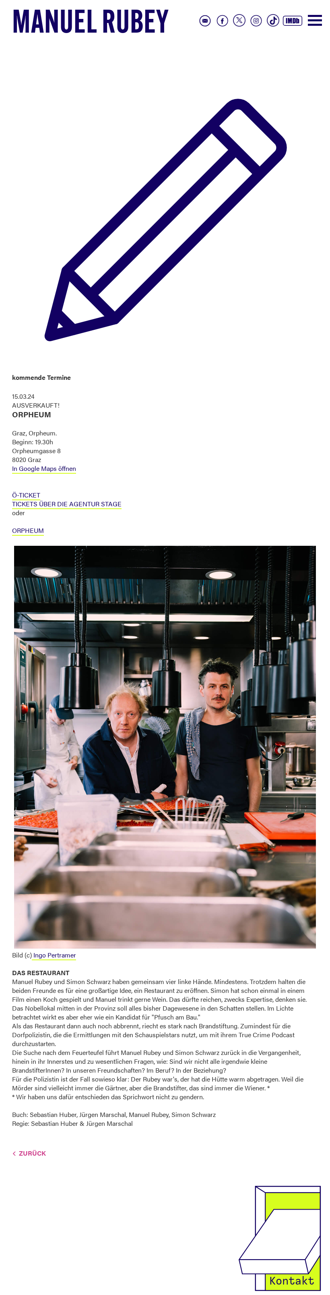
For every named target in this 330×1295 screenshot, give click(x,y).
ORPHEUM (28, 530)
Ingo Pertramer (54, 954)
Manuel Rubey (90, 24)
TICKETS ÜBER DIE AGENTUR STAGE (67, 503)
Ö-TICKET (26, 494)
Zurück (32, 1153)
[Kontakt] (279, 1237)
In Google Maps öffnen (44, 468)
